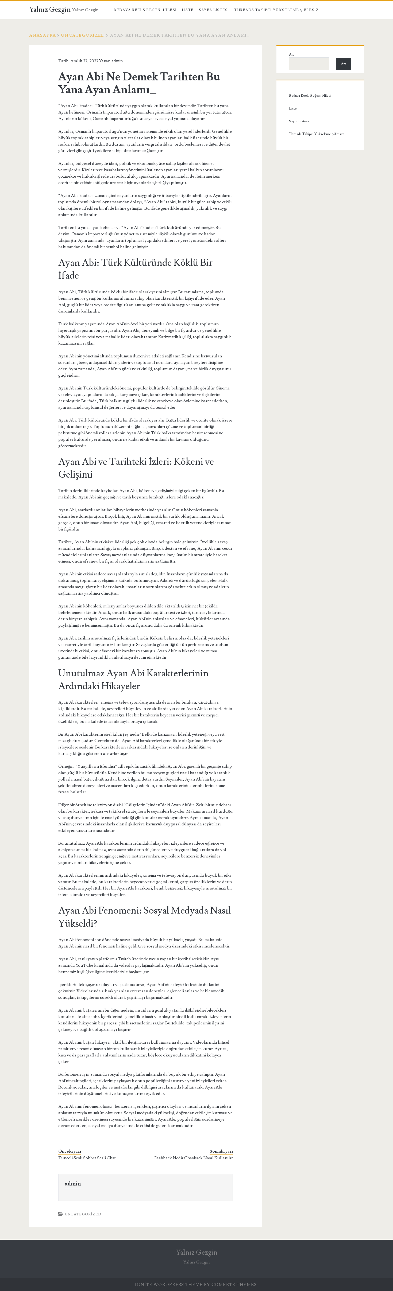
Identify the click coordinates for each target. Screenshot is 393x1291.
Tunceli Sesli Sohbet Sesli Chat (87, 1158)
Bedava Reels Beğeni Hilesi (145, 10)
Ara (291, 54)
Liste (188, 10)
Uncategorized (83, 35)
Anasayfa (42, 35)
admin (117, 61)
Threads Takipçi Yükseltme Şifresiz (276, 10)
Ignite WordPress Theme (169, 1284)
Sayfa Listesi (214, 10)
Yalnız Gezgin (50, 9)
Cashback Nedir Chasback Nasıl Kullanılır (193, 1158)
